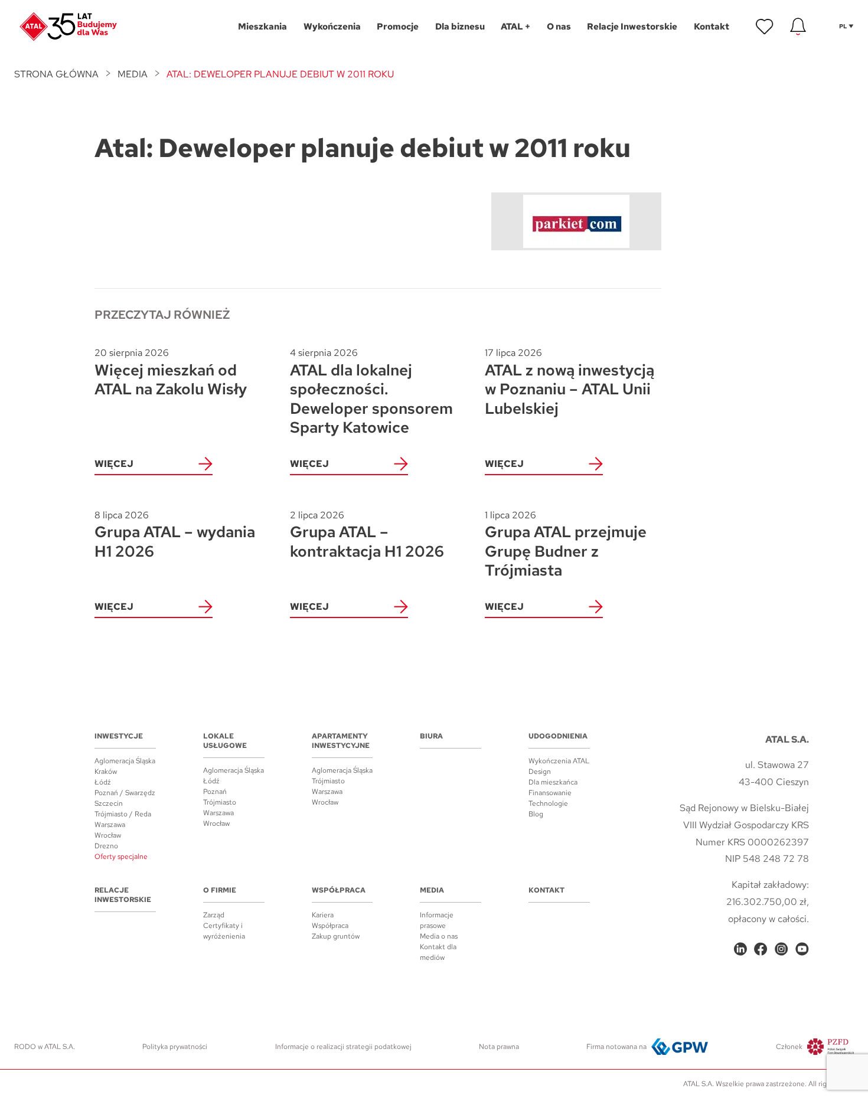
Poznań (215, 791)
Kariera (323, 915)
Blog (535, 814)
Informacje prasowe (436, 920)
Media (133, 74)
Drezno (106, 846)
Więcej (113, 464)
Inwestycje (118, 736)
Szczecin (108, 803)
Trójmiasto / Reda (122, 814)
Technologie (548, 803)
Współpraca (339, 890)
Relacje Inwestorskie (122, 894)
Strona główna (56, 74)
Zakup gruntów (336, 936)
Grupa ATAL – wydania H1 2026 (174, 535)
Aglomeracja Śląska (124, 761)
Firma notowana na (616, 1046)
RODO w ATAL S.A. (44, 1046)
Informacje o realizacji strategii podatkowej (343, 1046)
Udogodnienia (558, 736)
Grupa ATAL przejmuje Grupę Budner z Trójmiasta (566, 544)
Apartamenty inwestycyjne (341, 740)
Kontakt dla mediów (438, 952)
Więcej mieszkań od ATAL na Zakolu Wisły (170, 373)
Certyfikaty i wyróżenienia (224, 931)
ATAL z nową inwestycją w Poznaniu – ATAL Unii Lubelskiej (569, 382)
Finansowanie (550, 793)
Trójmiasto (219, 802)
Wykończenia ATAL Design (558, 766)
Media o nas (439, 936)
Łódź (102, 782)
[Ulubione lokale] (765, 26)
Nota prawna (499, 1046)
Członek (789, 1046)
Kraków (105, 771)
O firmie (219, 890)
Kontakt (546, 890)
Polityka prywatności (174, 1046)
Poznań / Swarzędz (124, 793)
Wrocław (107, 835)
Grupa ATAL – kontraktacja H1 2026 (367, 535)
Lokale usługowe (225, 740)
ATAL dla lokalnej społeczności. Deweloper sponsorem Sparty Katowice (371, 392)
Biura (431, 736)
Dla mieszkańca (552, 782)
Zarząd (213, 915)
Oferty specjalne (121, 856)
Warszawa (109, 824)
